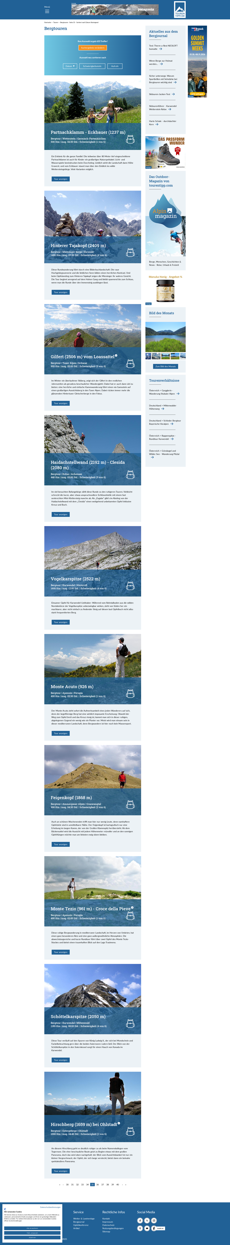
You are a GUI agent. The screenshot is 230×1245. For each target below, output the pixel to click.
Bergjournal (78, 1221)
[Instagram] (154, 1220)
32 (77, 1184)
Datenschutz (108, 1225)
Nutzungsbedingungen (113, 1228)
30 (67, 1184)
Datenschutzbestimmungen (50, 1207)
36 (97, 1184)
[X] (147, 1220)
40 (117, 1184)
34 (87, 1184)
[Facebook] (140, 1220)
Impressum (107, 1221)
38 (107, 1184)
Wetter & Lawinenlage (84, 1218)
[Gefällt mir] (154, 1228)
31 (72, 1184)
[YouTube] (147, 1228)
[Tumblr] (140, 1228)
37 (102, 1184)
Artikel (76, 1228)
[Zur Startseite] (180, 9)
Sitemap (106, 1231)
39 (112, 1184)
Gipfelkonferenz (80, 1225)
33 (82, 1184)
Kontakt (106, 1218)
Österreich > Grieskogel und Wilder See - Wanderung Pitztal (164, 452)
